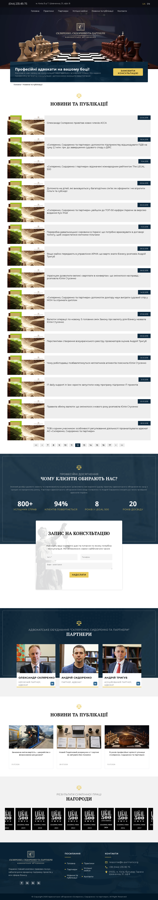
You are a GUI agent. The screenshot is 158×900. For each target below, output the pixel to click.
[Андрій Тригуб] (138, 683)
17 (110, 445)
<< (36, 445)
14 (91, 445)
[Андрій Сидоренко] (95, 683)
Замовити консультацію (128, 72)
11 (71, 445)
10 (65, 445)
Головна (17, 84)
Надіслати (79, 575)
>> (122, 445)
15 (97, 445)
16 (103, 445)
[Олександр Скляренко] (52, 683)
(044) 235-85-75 (18, 3)
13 (84, 445)
